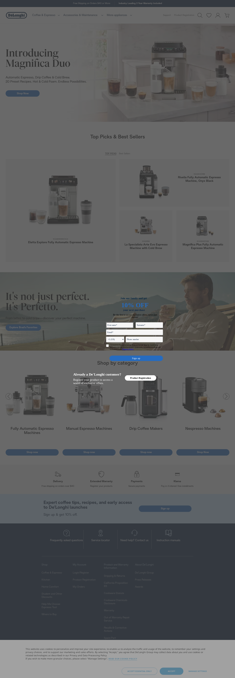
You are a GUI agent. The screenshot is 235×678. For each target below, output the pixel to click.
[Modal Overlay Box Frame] (117, 339)
